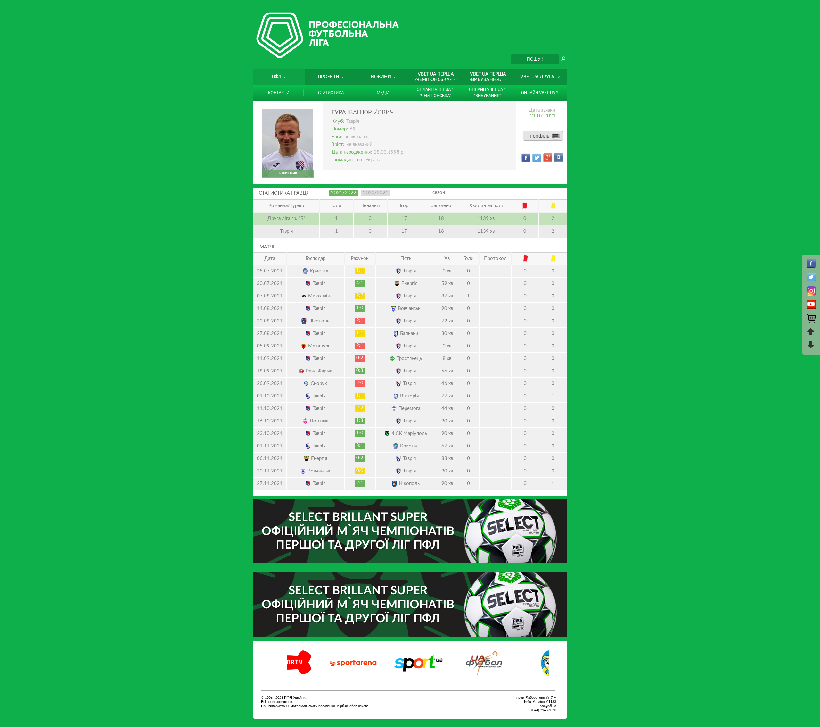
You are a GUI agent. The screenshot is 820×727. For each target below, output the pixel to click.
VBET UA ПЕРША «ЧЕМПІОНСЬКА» (434, 77)
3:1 (359, 445)
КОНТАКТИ (278, 93)
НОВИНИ (381, 77)
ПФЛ (276, 77)
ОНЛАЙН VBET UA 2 (539, 93)
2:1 (359, 320)
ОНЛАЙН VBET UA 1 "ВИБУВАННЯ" (487, 92)
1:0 (359, 307)
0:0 (359, 470)
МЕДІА (383, 93)
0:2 (359, 357)
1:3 (359, 420)
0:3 (359, 370)
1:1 (359, 270)
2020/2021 (375, 192)
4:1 (359, 282)
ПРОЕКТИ (328, 77)
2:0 (359, 382)
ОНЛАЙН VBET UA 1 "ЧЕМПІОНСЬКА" (435, 92)
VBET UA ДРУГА (537, 77)
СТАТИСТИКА (331, 93)
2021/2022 (343, 192)
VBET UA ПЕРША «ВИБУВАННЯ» (487, 77)
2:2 (359, 295)
